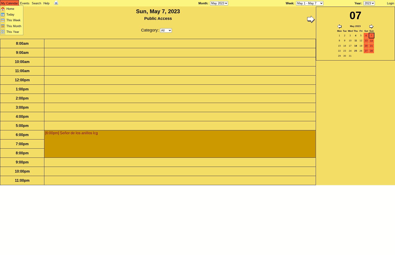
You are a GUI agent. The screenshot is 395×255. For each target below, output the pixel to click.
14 (371, 40)
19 (361, 46)
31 (350, 56)
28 (371, 51)
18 (355, 46)
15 (339, 46)
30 (344, 56)
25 (355, 51)
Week (289, 3)
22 (339, 51)
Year (358, 3)
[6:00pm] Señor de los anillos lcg (71, 133)
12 (361, 40)
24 (350, 51)
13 (366, 40)
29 (339, 56)
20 (366, 46)
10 (350, 40)
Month (202, 3)
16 (344, 46)
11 (356, 40)
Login (390, 3)
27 (366, 51)
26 (361, 51)
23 (344, 51)
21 (371, 46)
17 (350, 46)
